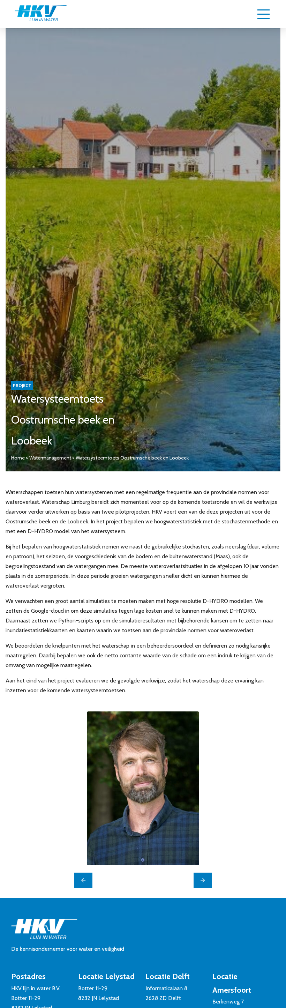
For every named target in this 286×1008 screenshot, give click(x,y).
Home (18, 458)
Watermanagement (50, 458)
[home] (40, 14)
